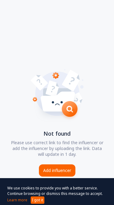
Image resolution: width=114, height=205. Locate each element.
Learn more (17, 200)
